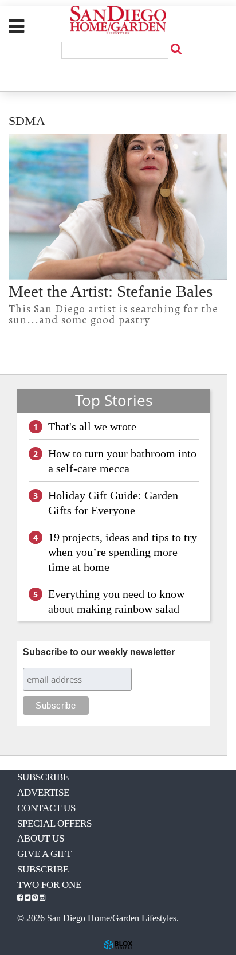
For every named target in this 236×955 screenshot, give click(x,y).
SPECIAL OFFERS (54, 823)
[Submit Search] (176, 48)
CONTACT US (46, 808)
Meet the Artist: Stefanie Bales (111, 291)
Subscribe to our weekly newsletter (99, 652)
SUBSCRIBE (43, 777)
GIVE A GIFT (44, 853)
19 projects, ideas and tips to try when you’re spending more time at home (122, 552)
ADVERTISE (43, 792)
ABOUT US (40, 838)
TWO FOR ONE (49, 884)
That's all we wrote (92, 426)
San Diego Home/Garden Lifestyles (118, 20)
